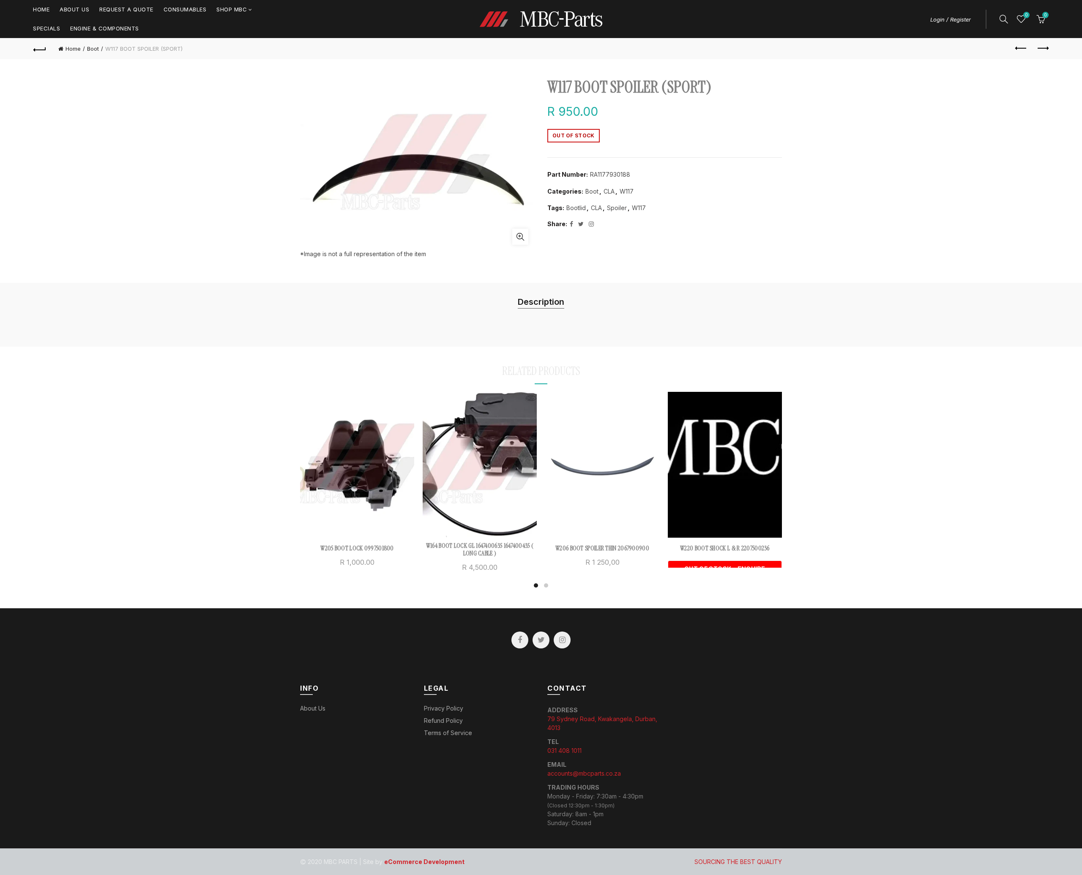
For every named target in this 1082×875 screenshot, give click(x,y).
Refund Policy (443, 720)
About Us (74, 9)
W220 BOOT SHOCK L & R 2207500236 (725, 548)
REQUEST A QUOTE (126, 9)
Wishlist (1026, 15)
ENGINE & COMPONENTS (104, 28)
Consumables (185, 9)
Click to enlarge (520, 237)
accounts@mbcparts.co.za (584, 773)
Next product (1042, 48)
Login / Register (950, 19)
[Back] (39, 48)
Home (41, 9)
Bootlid (576, 207)
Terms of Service (448, 732)
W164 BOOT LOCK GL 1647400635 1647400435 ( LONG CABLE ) (479, 549)
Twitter (541, 640)
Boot (93, 48)
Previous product (1021, 48)
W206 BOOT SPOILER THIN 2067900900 (602, 548)
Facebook (519, 640)
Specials (46, 28)
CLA (609, 191)
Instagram (562, 640)
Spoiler (617, 207)
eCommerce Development (424, 861)
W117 (627, 191)
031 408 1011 (564, 750)
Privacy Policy (443, 708)
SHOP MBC (231, 9)
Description (541, 302)
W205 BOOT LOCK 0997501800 (357, 548)
